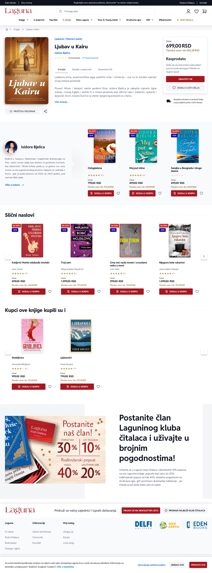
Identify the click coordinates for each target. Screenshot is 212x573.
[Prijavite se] (188, 11)
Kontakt (203, 2)
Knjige (17, 29)
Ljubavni (59, 39)
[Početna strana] (19, 11)
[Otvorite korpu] (204, 11)
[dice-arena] (169, 525)
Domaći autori (74, 39)
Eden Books (10, 2)
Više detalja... (62, 102)
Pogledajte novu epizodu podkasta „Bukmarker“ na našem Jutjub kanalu (106, 2)
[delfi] (143, 525)
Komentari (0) (105, 69)
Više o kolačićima (65, 566)
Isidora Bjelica (62, 53)
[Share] (45, 111)
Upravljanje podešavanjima (151, 565)
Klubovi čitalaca (187, 2)
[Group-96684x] (197, 525)
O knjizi (61, 69)
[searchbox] (106, 11)
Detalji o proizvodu (82, 69)
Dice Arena (26, 2)
